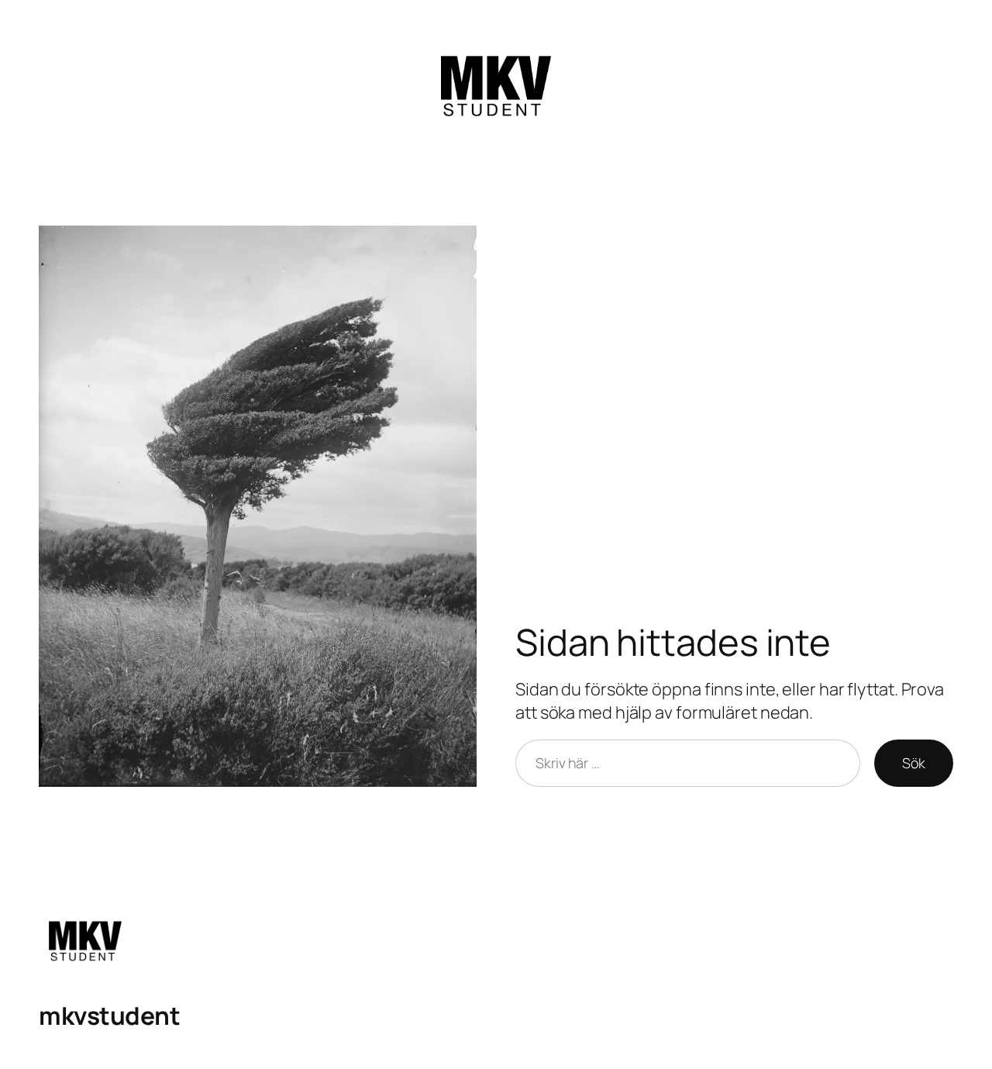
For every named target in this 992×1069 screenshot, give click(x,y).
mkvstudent (109, 1015)
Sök (913, 762)
